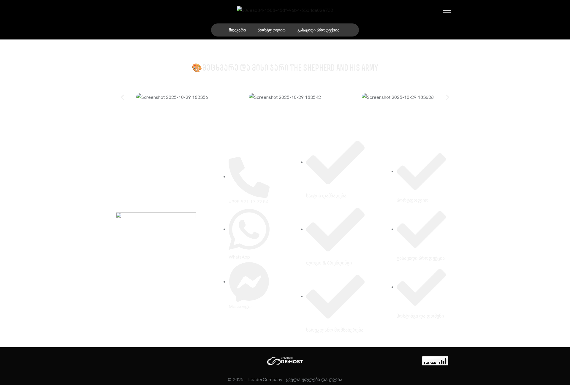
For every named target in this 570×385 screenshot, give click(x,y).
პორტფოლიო (272, 30)
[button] (122, 97)
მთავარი (237, 30)
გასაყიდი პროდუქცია (318, 30)
